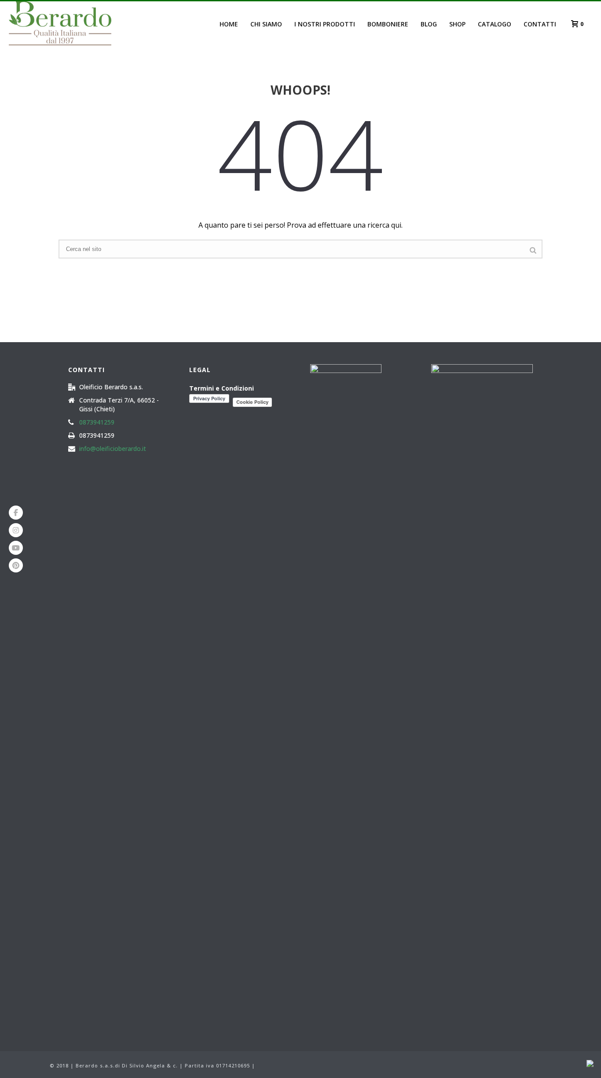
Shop (457, 24)
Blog (429, 24)
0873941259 (96, 422)
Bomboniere (387, 24)
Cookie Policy (252, 402)
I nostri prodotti (324, 24)
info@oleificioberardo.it (112, 449)
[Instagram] (16, 530)
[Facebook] (16, 513)
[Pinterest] (16, 565)
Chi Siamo (266, 24)
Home (229, 24)
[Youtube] (16, 548)
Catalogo (494, 24)
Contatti (540, 24)
